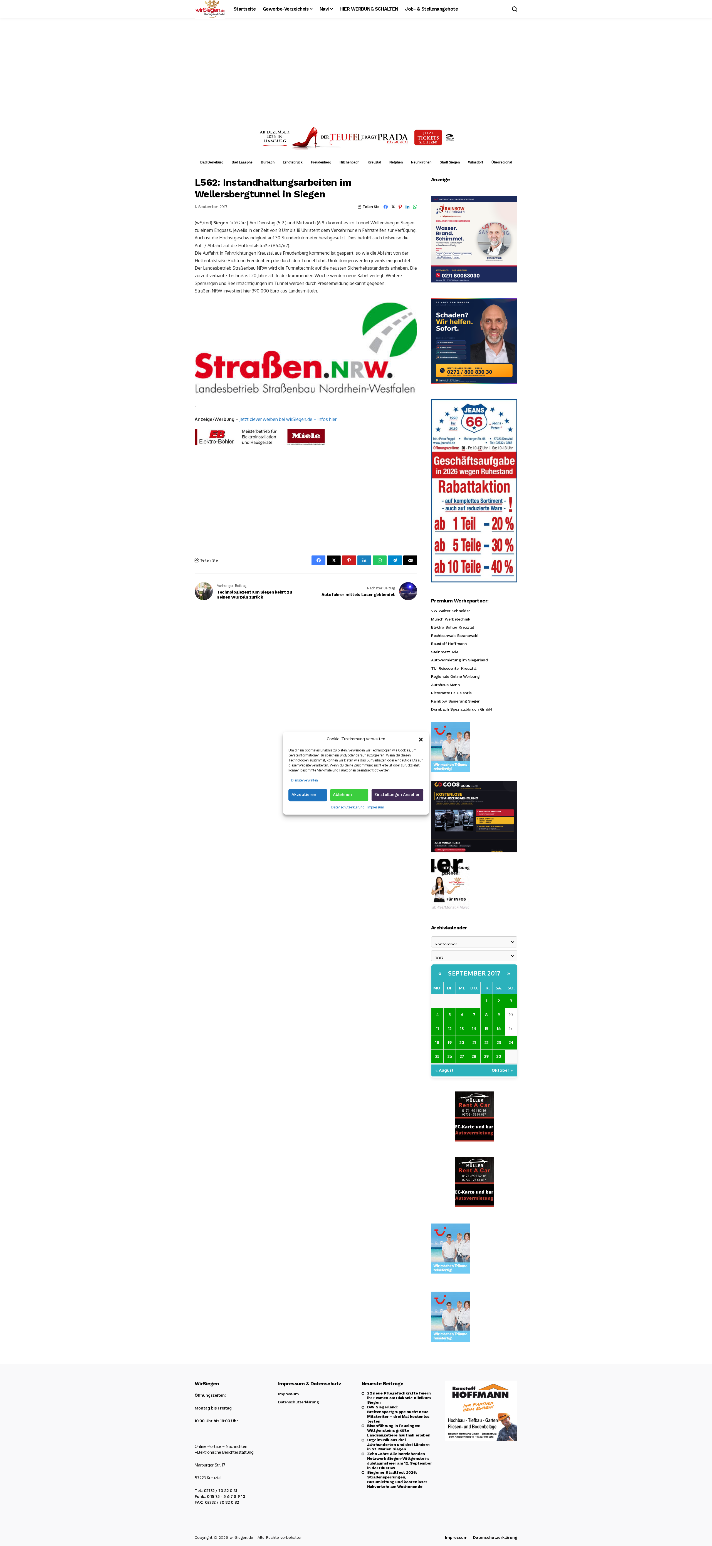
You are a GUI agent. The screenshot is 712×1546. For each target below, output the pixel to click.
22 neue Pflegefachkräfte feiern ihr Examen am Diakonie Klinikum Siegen (399, 1398)
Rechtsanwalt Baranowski (454, 635)
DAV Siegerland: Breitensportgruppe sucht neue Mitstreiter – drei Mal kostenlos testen (398, 1414)
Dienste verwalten (304, 780)
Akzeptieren (303, 794)
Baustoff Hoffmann (449, 643)
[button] (421, 739)
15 (486, 1028)
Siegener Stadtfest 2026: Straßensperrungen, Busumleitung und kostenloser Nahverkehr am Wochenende (397, 1479)
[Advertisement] (356, 71)
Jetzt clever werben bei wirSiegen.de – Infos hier (288, 419)
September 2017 (474, 973)
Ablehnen (342, 794)
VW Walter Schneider (450, 611)
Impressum (375, 807)
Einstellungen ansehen (397, 794)
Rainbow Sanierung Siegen (456, 701)
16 (499, 1028)
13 (462, 1028)
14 (474, 1028)
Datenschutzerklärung (348, 807)
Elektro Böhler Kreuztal (452, 627)
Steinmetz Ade (444, 652)
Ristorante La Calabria (451, 693)
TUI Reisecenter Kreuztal (453, 668)
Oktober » (502, 1070)
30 (498, 1056)
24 (511, 1042)
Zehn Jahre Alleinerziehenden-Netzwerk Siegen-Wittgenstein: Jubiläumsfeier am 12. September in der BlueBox (399, 1460)
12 (449, 1028)
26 (450, 1056)
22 (486, 1042)
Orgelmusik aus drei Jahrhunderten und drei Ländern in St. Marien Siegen (398, 1444)
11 (437, 1028)
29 (486, 1056)
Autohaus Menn (445, 685)
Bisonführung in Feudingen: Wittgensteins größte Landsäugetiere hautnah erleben (399, 1430)
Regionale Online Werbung (455, 676)
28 (474, 1056)
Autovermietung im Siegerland (459, 660)
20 (461, 1042)
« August (445, 1070)
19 (450, 1042)
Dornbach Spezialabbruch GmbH (461, 709)
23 (499, 1042)
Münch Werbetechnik (450, 619)
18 (437, 1042)
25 (437, 1056)
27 (462, 1056)
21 (474, 1042)
